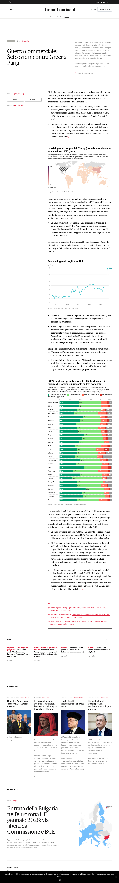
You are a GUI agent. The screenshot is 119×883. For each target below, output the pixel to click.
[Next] (111, 640)
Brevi (18, 41)
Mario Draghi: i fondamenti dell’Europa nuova (72, 704)
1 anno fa (10, 660)
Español (60, 16)
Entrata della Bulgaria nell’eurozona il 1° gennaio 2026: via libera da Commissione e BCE (32, 820)
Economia (25, 41)
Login (93, 9)
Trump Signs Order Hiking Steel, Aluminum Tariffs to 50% (84, 607)
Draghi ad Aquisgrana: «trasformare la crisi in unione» (17, 704)
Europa (14, 800)
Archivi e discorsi (13, 697)
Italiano (67, 16)
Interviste (37, 697)
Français (52, 16)
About (9, 870)
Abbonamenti (104, 9)
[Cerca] (18, 2)
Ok (60, 880)
